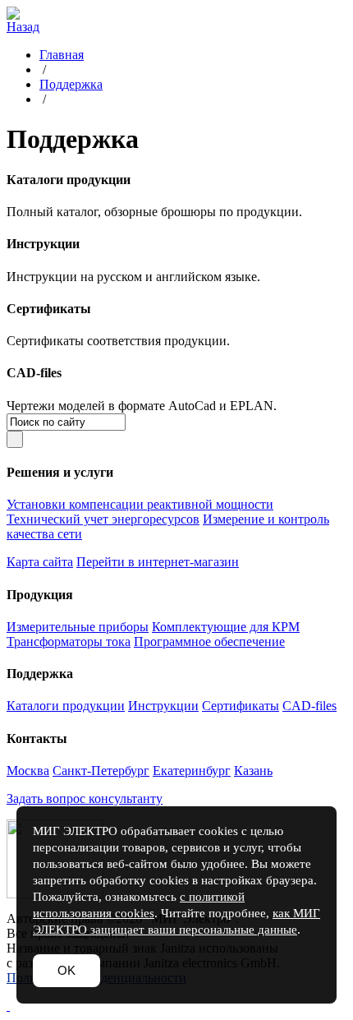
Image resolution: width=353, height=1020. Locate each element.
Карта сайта (40, 562)
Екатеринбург (192, 771)
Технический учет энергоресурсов (103, 519)
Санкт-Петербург (101, 771)
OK (66, 970)
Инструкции (163, 706)
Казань (253, 771)
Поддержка (71, 84)
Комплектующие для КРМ (226, 627)
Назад (23, 27)
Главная (61, 55)
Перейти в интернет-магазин (157, 562)
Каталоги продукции (66, 706)
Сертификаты (240, 706)
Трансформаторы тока (69, 641)
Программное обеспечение (209, 641)
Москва (28, 771)
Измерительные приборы (78, 627)
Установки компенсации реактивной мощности (140, 504)
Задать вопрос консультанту (85, 798)
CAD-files (309, 706)
